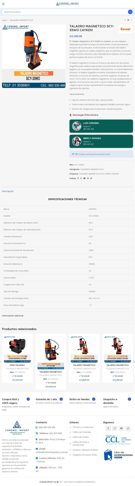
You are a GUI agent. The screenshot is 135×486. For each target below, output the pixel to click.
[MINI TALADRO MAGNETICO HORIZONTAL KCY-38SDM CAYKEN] (17, 349)
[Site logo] (67, 3)
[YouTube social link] (84, 178)
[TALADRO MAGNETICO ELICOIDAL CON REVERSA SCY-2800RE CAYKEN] (84, 349)
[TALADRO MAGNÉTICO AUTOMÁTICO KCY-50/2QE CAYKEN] (50, 352)
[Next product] (131, 20)
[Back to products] (128, 20)
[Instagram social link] (81, 178)
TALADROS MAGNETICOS (21, 20)
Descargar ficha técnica (84, 114)
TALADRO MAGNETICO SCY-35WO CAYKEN (99, 173)
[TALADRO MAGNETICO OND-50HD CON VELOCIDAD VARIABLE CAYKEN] (117, 349)
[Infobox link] (16, 401)
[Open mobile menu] (3, 4)
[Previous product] (125, 20)
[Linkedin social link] (88, 178)
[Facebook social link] (77, 178)
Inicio (4, 20)
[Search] (130, 12)
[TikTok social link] (91, 178)
